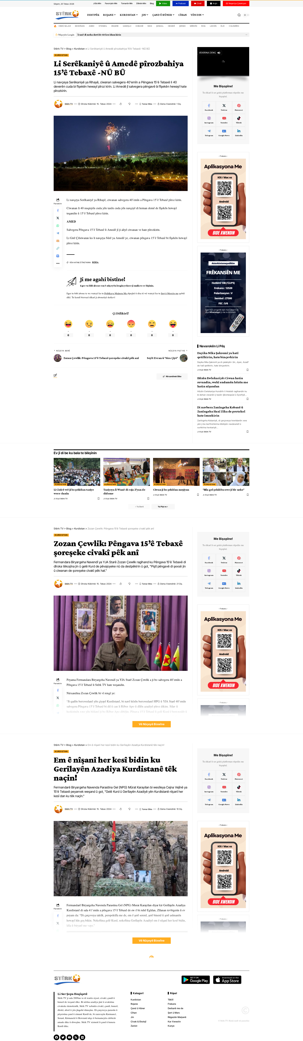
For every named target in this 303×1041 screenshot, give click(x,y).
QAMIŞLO (127, 26)
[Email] (58, 241)
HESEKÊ (171, 26)
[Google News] (224, 133)
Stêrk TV (69, 104)
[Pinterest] (238, 107)
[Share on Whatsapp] (58, 225)
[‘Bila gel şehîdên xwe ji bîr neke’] (226, 472)
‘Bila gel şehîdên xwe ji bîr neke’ (223, 489)
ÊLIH (223, 26)
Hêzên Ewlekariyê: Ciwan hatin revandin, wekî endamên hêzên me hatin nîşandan (222, 382)
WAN (149, 26)
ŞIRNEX (182, 26)
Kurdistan (61, 55)
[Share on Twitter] (58, 218)
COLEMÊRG (234, 26)
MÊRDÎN (193, 26)
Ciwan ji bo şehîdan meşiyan (171, 489)
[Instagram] (209, 120)
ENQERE (115, 26)
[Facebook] (209, 107)
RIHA (203, 26)
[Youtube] (224, 120)
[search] (239, 15)
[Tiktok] (238, 120)
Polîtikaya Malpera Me (116, 293)
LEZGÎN (213, 26)
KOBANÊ (139, 26)
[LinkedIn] (238, 133)
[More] (58, 263)
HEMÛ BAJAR (65, 26)
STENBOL (103, 26)
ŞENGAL (160, 26)
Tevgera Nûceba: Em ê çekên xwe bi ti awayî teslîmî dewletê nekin (113, 34)
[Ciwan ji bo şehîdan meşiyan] (176, 472)
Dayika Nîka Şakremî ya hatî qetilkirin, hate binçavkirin (218, 355)
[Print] (58, 256)
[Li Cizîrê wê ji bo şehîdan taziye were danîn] (77, 472)
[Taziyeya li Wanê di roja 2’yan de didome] (126, 472)
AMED (91, 26)
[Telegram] (209, 133)
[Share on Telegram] (58, 233)
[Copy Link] (58, 248)
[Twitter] (224, 107)
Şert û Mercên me (169, 293)
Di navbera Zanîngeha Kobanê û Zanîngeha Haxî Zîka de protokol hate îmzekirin (221, 411)
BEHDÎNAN (80, 26)
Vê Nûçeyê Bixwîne (151, 724)
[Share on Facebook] (58, 210)
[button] (246, 35)
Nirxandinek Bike (173, 376)
